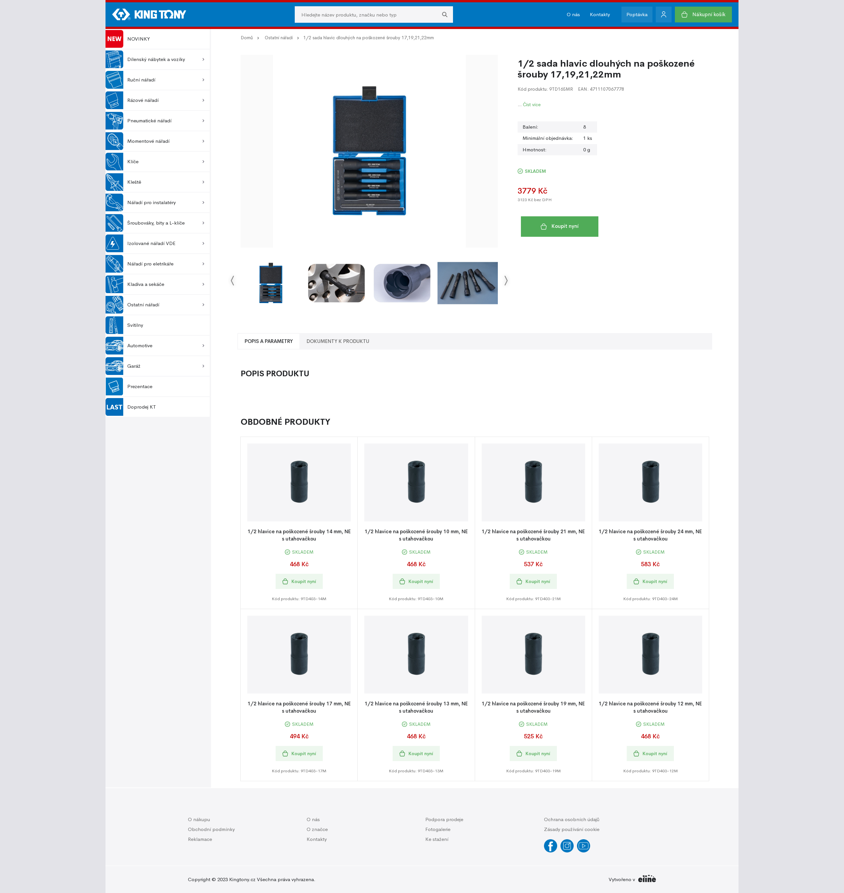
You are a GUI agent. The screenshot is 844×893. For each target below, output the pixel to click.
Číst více (532, 105)
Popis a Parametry (269, 341)
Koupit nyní (565, 226)
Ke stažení (436, 839)
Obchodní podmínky (211, 829)
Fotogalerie (437, 829)
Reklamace (200, 839)
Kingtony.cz (242, 879)
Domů (247, 38)
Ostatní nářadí (279, 38)
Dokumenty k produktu (338, 341)
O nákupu (199, 819)
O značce (317, 829)
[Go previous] (233, 280)
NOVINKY (138, 39)
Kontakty (600, 14)
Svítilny (135, 325)
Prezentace (139, 386)
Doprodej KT (141, 407)
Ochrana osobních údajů (571, 819)
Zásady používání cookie (571, 829)
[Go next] (506, 280)
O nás (573, 14)
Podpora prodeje (444, 819)
